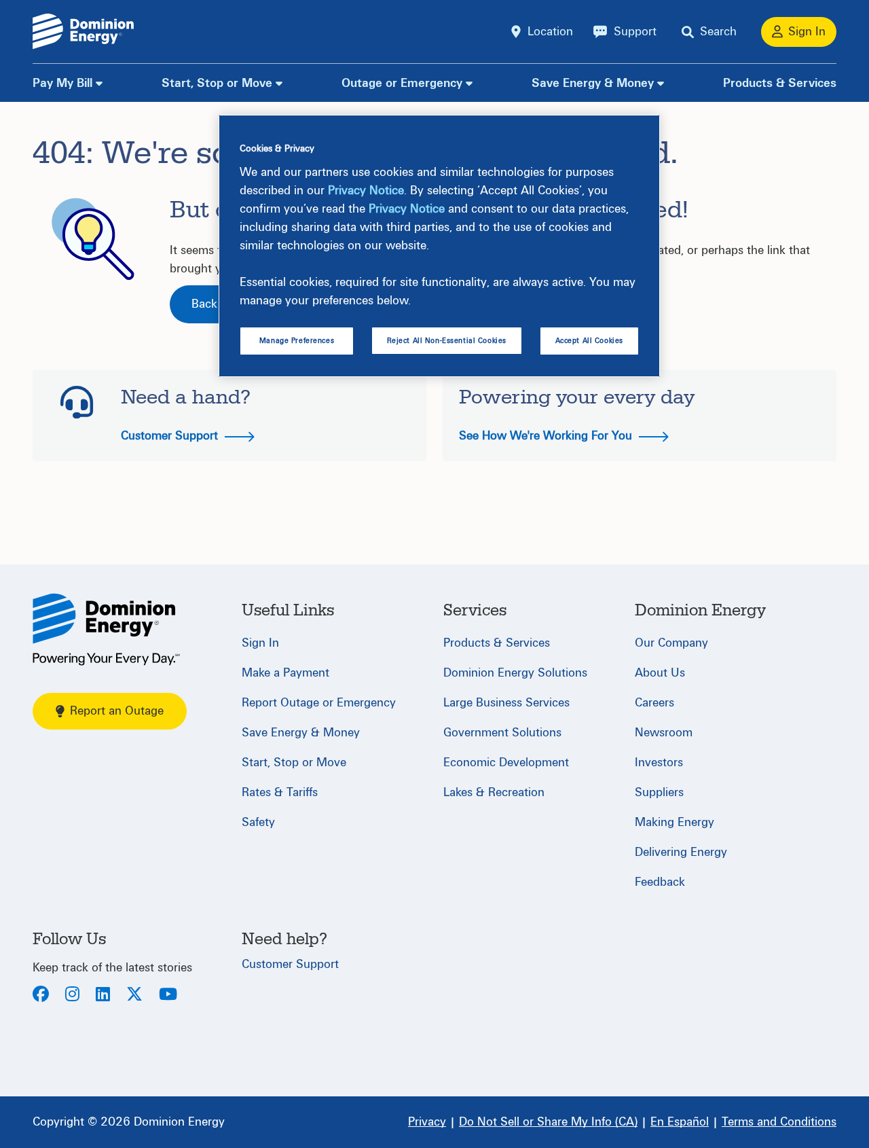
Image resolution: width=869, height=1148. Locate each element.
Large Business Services (506, 703)
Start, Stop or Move (217, 83)
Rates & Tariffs (280, 792)
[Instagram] (72, 995)
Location (550, 31)
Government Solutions (502, 732)
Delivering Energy (681, 852)
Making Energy (674, 822)
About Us (660, 673)
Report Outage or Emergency (319, 703)
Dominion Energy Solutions (515, 673)
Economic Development (506, 762)
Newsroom (663, 732)
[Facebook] (41, 995)
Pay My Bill (62, 83)
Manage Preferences (296, 340)
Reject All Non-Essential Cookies (446, 340)
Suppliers (659, 792)
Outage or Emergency (401, 83)
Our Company (671, 643)
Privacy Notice (366, 190)
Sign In (260, 643)
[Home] (106, 629)
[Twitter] (134, 995)
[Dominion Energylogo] (83, 32)
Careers (654, 703)
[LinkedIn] (103, 995)
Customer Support (171, 436)
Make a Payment (285, 673)
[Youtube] (168, 995)
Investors (659, 762)
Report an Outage (117, 711)
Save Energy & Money (593, 83)
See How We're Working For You (547, 436)
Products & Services (779, 83)
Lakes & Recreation (493, 792)
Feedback (660, 882)
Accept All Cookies (589, 340)
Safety (258, 822)
